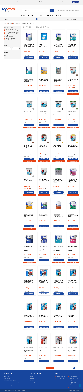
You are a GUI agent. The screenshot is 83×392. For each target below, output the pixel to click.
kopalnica (32, 385)
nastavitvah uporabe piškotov (44, 2)
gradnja (32, 380)
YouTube (72, 387)
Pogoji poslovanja (8, 385)
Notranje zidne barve (11, 29)
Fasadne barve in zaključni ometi (12, 34)
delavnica (32, 378)
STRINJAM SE (76, 2)
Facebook (59, 387)
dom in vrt (32, 383)
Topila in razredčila (10, 38)
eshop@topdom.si (61, 378)
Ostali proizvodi (9, 39)
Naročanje (6, 376)
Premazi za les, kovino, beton (13, 32)
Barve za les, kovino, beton (29, 23)
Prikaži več (50, 368)
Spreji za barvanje (10, 36)
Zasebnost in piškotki (74, 390)
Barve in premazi (16, 23)
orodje (31, 376)
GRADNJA (10, 23)
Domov (5, 23)
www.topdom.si (61, 381)
